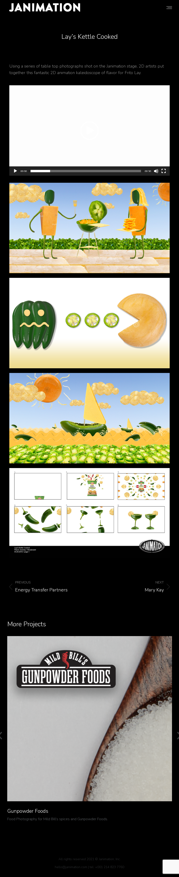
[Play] (15, 171)
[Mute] (156, 171)
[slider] (86, 171)
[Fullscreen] (163, 171)
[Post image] (89, 718)
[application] (89, 130)
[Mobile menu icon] (169, 8)
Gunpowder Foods (27, 811)
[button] (89, 130)
